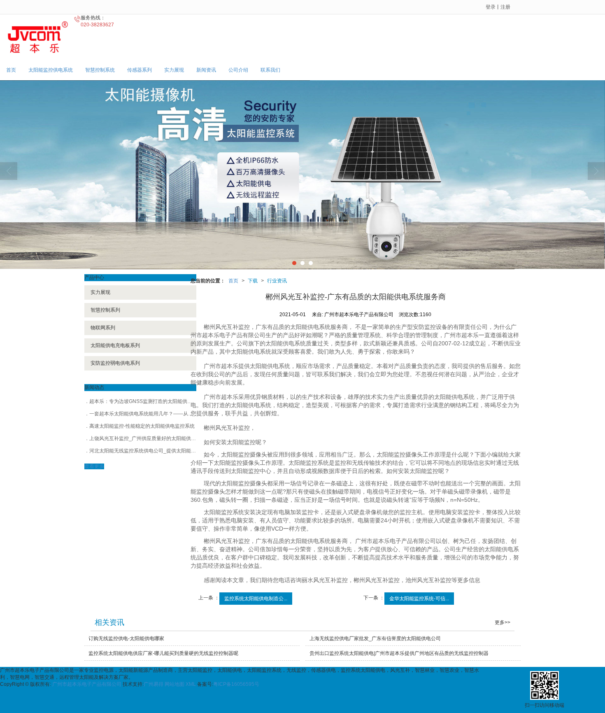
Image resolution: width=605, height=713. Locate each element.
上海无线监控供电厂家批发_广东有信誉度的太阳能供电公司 (375, 638)
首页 (11, 70)
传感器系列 (139, 70)
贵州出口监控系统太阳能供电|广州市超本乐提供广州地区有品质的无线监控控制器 (399, 653)
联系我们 (270, 70)
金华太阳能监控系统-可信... (419, 598)
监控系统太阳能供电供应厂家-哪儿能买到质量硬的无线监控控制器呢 (163, 653)
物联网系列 (103, 328)
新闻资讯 (206, 70)
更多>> (502, 622)
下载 (253, 281)
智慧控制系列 (105, 310)
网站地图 (174, 684)
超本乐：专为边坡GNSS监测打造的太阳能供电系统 (145, 401)
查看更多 (94, 466)
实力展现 (174, 70)
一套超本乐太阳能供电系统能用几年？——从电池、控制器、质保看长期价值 (173, 414)
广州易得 (153, 684)
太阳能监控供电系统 (50, 70)
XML (191, 684)
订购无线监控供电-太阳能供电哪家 (126, 638)
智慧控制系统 (100, 70)
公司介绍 (238, 70)
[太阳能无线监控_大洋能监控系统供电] (302, 174)
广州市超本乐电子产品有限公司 (86, 684)
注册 (505, 7)
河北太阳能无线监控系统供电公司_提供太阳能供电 (145, 451)
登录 (491, 7)
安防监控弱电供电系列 (115, 363)
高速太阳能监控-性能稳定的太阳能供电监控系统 (142, 426)
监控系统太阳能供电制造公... (255, 598)
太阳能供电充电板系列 (115, 345)
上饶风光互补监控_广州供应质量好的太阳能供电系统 (147, 438)
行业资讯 (277, 281)
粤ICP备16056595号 (236, 684)
